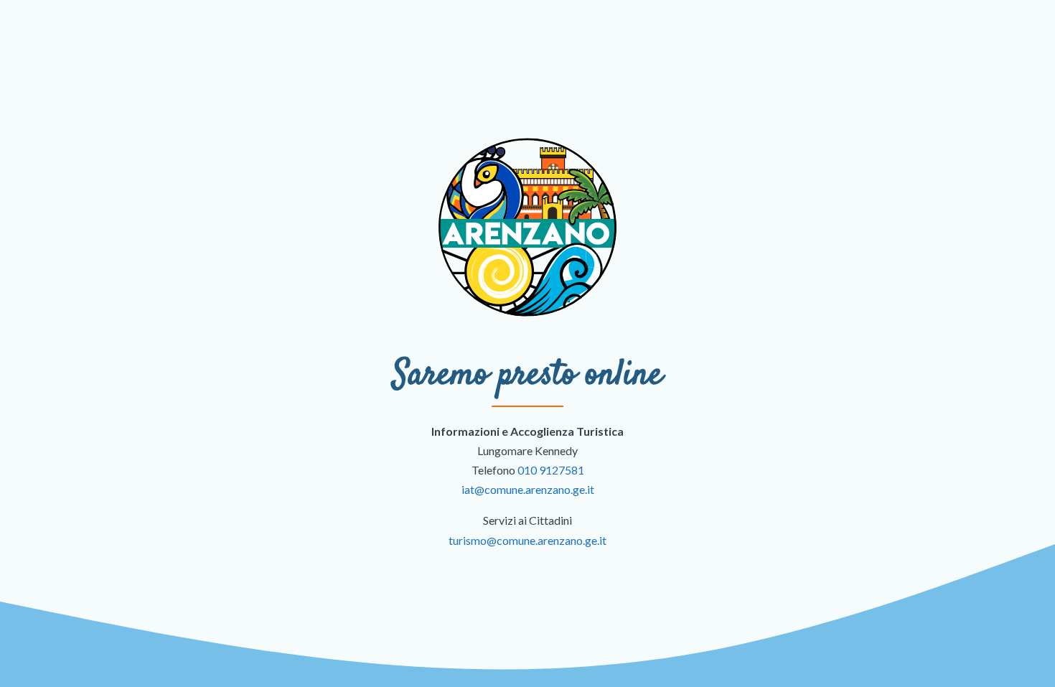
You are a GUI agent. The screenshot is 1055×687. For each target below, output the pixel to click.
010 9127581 (550, 470)
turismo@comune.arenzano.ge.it (527, 540)
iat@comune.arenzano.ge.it (527, 489)
